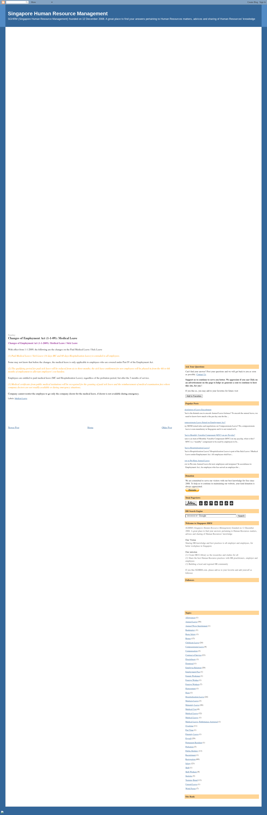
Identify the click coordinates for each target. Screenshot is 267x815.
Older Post (167, 427)
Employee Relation (193, 667)
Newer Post (13, 427)
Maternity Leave (192, 705)
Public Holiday (191, 750)
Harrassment (190, 688)
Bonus (188, 638)
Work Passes (190, 788)
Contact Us (201, 374)
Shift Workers (191, 771)
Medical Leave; (192, 717)
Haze (187, 692)
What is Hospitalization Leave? (196, 447)
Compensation (191, 650)
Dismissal (189, 663)
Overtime (189, 725)
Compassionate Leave (194, 646)
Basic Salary (190, 634)
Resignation (190, 759)
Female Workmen (192, 676)
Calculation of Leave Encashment (197, 409)
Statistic (188, 776)
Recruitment (190, 755)
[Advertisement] (133, 34)
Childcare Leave (192, 642)
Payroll (188, 738)
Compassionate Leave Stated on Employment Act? (204, 422)
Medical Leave (21, 398)
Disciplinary (190, 659)
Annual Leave (191, 621)
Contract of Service (193, 655)
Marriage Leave (192, 700)
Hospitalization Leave (194, 696)
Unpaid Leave (191, 784)
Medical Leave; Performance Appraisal (201, 721)
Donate (192, 490)
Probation (189, 746)
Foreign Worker (192, 680)
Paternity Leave (192, 734)
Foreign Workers (192, 684)
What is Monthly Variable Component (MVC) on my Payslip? (209, 435)
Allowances (190, 617)
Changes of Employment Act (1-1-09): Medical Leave (42, 338)
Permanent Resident (193, 742)
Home (90, 427)
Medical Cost (191, 709)
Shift (187, 767)
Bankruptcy (190, 630)
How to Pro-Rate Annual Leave (196, 460)
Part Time (189, 730)
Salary (188, 763)
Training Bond (191, 780)
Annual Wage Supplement (196, 625)
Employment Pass (192, 671)
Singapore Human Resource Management (58, 13)
